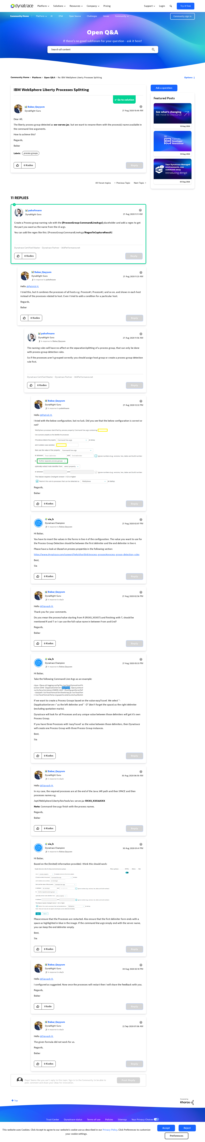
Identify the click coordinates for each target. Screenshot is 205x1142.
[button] (166, 1128)
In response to (45, 279)
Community (120, 16)
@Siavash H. (46, 606)
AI (52, 16)
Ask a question (164, 87)
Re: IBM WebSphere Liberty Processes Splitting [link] (80, 77)
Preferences (176, 1135)
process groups (31, 153)
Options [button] (188, 77)
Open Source (75, 16)
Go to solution (126, 99)
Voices (106, 16)
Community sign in (182, 16)
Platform (40, 16)
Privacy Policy (110, 1129)
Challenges (92, 16)
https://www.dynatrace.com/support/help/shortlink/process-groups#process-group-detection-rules (86, 554)
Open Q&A (49, 77)
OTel (61, 16)
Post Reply (128, 1080)
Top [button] (16, 1100)
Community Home (19, 16)
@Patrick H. (32, 286)
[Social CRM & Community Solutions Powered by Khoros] (187, 1101)
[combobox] (102, 49)
